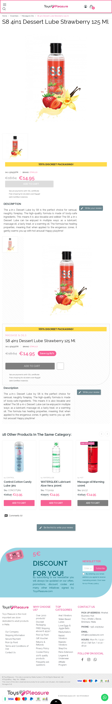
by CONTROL (9, 478)
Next (107, 433)
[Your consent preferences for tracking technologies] (5, 699)
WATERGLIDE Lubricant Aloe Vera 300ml (56, 483)
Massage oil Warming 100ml (90, 483)
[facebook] (82, 660)
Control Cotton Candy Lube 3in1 (18, 483)
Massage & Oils (15, 335)
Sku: (6, 490)
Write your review (93, 208)
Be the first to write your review (58, 527)
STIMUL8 (33, 172)
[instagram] (89, 660)
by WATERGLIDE (47, 478)
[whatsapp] (95, 660)
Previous (101, 433)
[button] (5, 78)
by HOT (80, 478)
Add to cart (19, 503)
